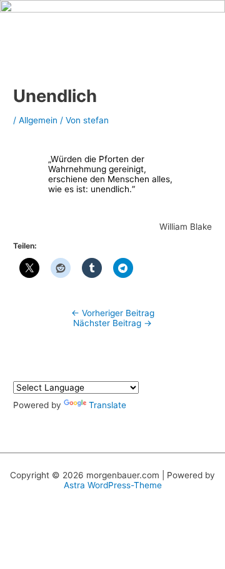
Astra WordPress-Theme (113, 485)
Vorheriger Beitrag (112, 313)
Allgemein (38, 120)
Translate (107, 405)
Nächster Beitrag (112, 323)
